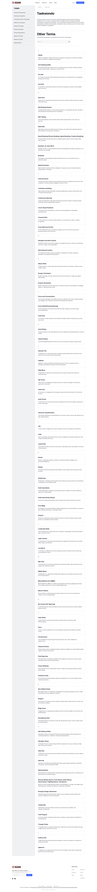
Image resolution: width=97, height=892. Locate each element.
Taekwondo (47, 7)
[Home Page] (16, 3)
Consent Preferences (25, 887)
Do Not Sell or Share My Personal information (41, 887)
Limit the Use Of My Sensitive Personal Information (65, 887)
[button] (37, 2)
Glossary (40, 7)
